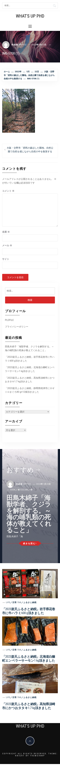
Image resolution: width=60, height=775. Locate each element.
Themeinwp (37, 756)
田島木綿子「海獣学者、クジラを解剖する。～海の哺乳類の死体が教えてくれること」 (29, 348)
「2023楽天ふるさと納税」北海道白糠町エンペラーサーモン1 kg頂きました (29, 369)
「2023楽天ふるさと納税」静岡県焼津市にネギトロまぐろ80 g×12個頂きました (29, 390)
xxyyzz (23, 44)
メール (7, 245)
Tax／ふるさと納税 (27, 602)
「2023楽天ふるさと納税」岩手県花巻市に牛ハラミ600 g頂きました (29, 359)
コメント (8, 190)
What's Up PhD (30, 16)
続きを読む (29, 543)
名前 (6, 231)
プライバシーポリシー (16, 326)
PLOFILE (9, 320)
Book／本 (15, 490)
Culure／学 (27, 490)
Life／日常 (11, 602)
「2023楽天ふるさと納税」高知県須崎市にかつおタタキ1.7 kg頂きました (29, 379)
